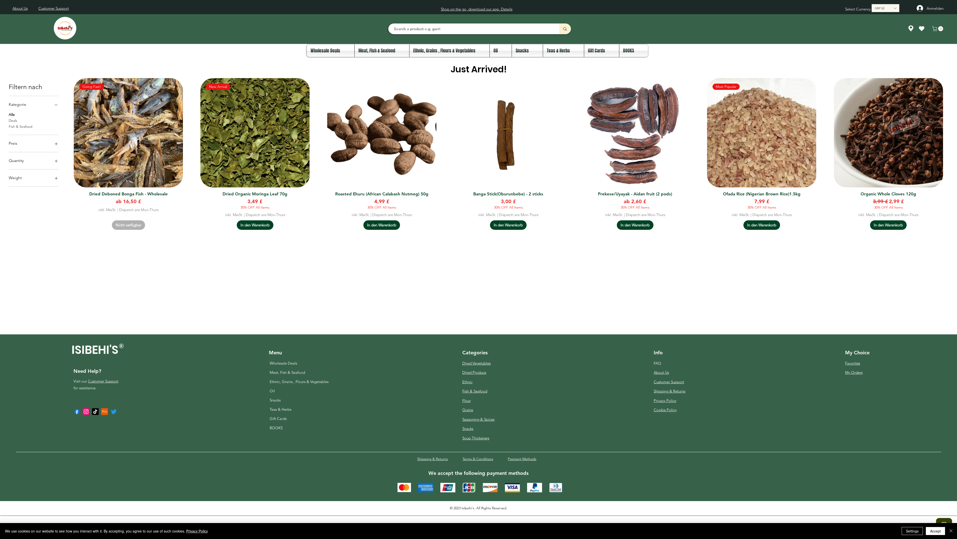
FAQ (657, 363)
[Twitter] (113, 411)
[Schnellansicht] (382, 132)
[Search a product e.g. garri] (565, 29)
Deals (13, 120)
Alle (12, 114)
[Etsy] (104, 411)
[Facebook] (77, 411)
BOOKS (276, 427)
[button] (885, 8)
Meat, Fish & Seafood (287, 372)
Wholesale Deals (283, 363)
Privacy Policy (197, 531)
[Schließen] (951, 531)
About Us (661, 372)
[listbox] (885, 8)
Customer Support (103, 381)
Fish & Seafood (20, 126)
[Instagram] (86, 411)
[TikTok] (95, 411)
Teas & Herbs (280, 409)
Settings (912, 531)
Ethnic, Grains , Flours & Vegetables (288, 381)
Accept (935, 531)
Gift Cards (278, 418)
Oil (272, 391)
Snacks (275, 400)
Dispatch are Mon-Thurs (139, 209)
